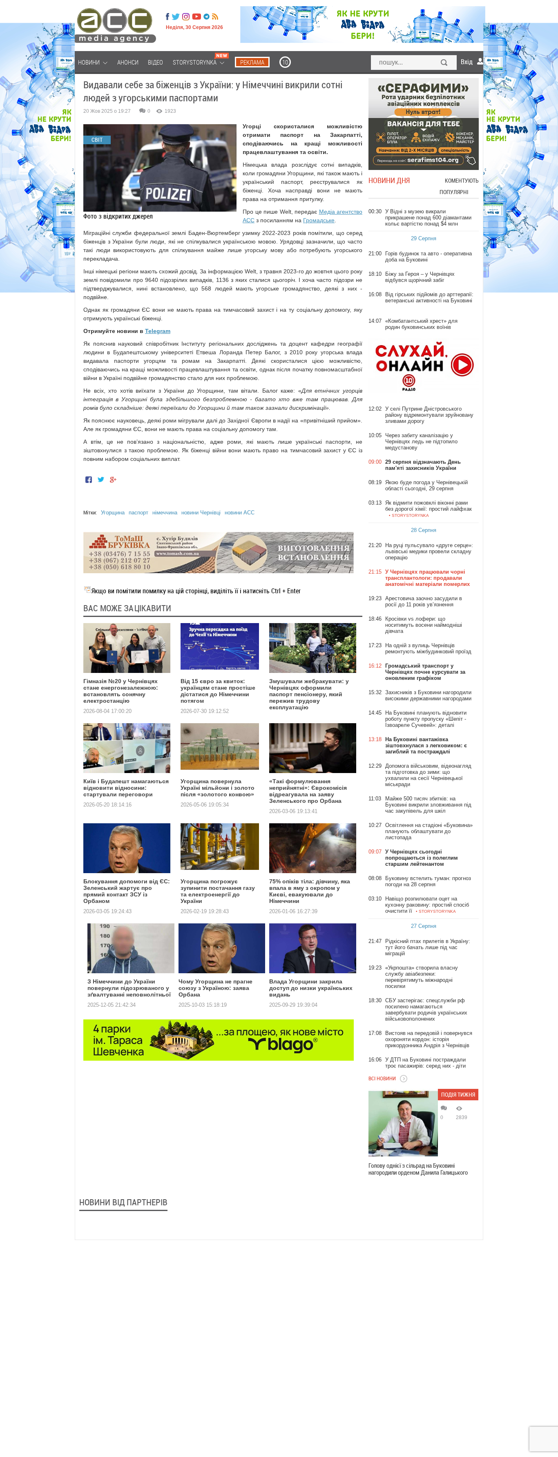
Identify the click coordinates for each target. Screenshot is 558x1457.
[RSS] (215, 16)
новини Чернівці (201, 513)
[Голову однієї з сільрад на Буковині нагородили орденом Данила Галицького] (403, 1123)
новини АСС (239, 513)
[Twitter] (176, 16)
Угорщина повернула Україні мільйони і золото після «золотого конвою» (217, 788)
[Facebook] (167, 16)
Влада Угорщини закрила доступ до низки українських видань (311, 988)
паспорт (138, 513)
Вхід (467, 61)
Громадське (319, 220)
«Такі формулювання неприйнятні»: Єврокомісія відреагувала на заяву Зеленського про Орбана (308, 791)
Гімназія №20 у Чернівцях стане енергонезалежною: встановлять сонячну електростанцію (120, 691)
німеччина (164, 513)
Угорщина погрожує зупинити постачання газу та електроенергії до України (218, 891)
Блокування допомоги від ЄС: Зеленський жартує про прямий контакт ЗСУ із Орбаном (126, 891)
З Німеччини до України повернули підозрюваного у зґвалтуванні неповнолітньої (129, 988)
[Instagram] (186, 16)
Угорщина (113, 513)
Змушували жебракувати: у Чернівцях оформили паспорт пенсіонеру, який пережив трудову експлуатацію (309, 694)
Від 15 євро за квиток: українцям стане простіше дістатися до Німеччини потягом (218, 691)
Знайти (444, 63)
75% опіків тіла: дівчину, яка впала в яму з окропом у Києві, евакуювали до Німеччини (309, 891)
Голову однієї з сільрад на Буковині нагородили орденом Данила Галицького (418, 1169)
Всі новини (382, 1078)
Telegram (157, 331)
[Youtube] (196, 16)
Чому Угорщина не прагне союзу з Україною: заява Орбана (215, 988)
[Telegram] (206, 16)
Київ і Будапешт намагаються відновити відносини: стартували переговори (126, 788)
